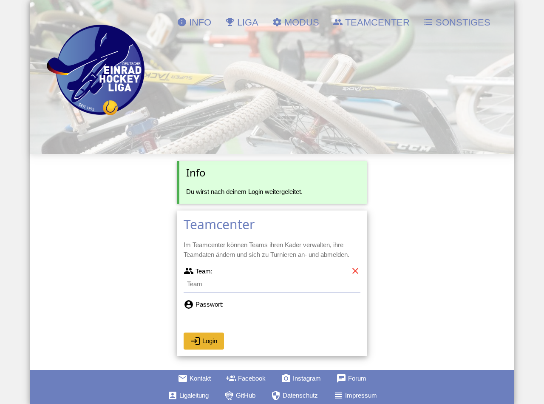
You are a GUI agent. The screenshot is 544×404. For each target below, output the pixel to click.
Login (203, 341)
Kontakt (194, 378)
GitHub (239, 395)
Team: (198, 271)
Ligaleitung (188, 395)
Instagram (301, 378)
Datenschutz (294, 395)
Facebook (246, 378)
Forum (351, 378)
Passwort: (204, 304)
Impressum (355, 395)
